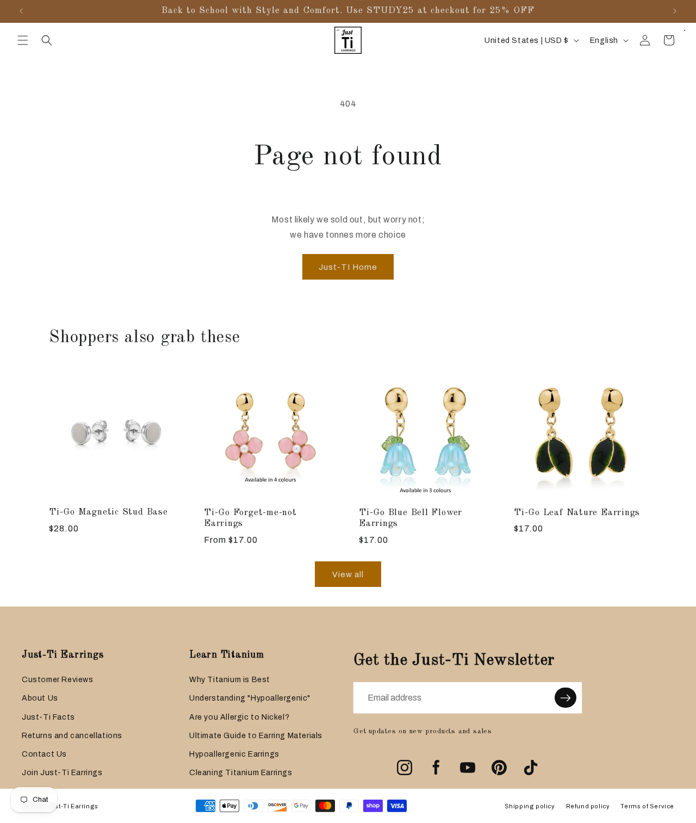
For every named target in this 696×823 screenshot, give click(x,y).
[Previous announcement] (21, 11)
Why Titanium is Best (229, 680)
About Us (40, 698)
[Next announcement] (675, 11)
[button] (23, 40)
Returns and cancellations (72, 736)
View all (348, 574)
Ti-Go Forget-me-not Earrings (250, 518)
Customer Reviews (58, 680)
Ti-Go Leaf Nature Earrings (577, 512)
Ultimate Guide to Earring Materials (255, 736)
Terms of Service (647, 806)
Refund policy (588, 806)
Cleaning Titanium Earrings (241, 773)
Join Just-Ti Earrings (62, 773)
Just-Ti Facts (48, 717)
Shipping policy (530, 806)
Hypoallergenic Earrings (234, 754)
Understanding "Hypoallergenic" (249, 698)
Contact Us (44, 754)
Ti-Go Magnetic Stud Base (108, 512)
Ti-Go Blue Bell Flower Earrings (410, 518)
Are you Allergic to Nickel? (239, 717)
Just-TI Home (348, 267)
